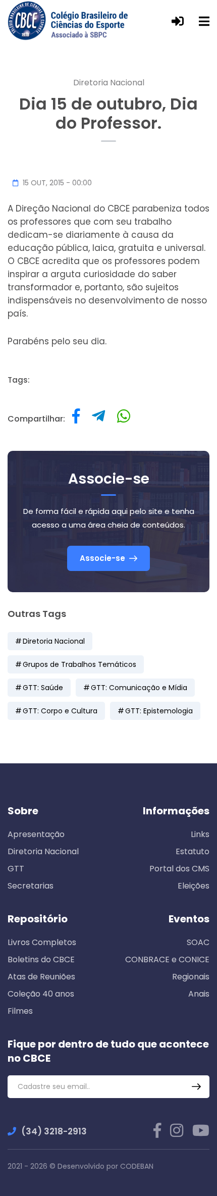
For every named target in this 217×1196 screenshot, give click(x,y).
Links (200, 834)
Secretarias (30, 886)
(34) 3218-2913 (54, 1131)
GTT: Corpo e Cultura (60, 711)
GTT (16, 868)
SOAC (198, 942)
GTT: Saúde (43, 688)
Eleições (193, 886)
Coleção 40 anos (41, 994)
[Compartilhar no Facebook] (76, 419)
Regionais (190, 976)
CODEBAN (136, 1166)
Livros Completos (42, 942)
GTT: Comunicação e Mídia (139, 688)
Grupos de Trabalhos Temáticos (79, 664)
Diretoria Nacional (108, 82)
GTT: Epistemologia (159, 711)
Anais (198, 994)
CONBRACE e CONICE (167, 959)
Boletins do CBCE (41, 959)
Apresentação (36, 834)
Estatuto (192, 851)
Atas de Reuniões (41, 976)
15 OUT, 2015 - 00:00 (56, 183)
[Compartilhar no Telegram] (98, 419)
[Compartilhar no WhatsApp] (123, 419)
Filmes (20, 1011)
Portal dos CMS (179, 868)
